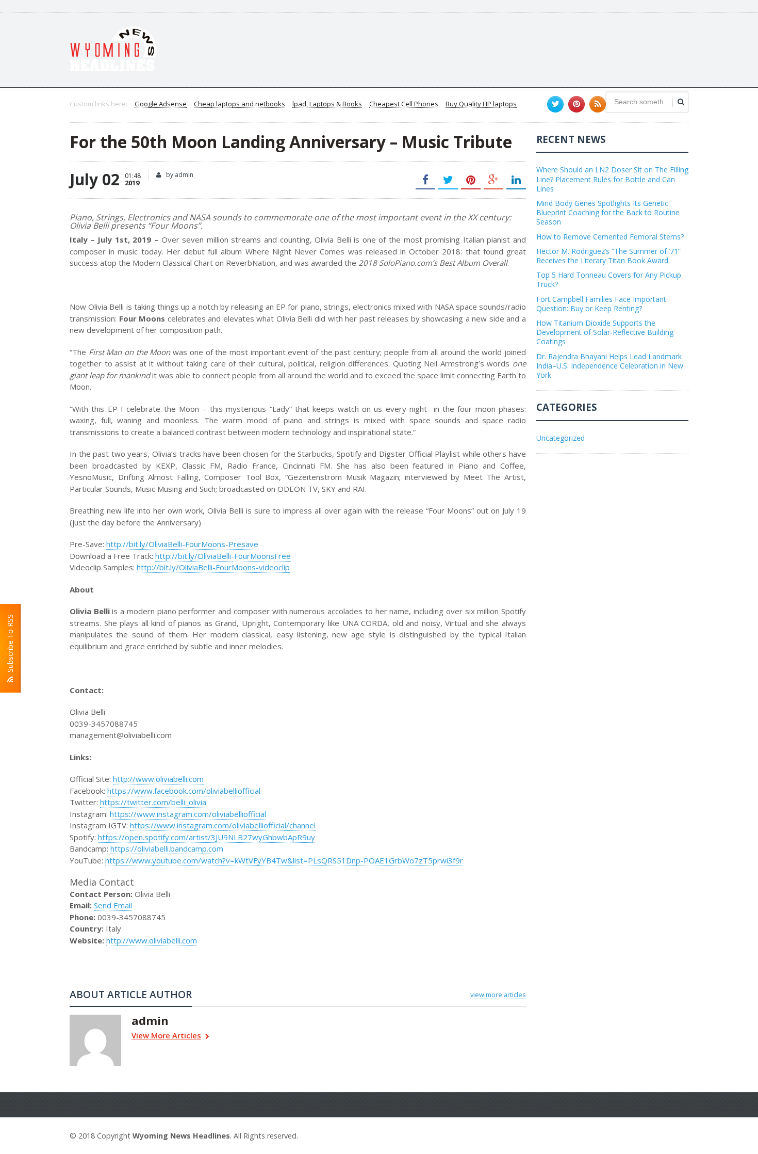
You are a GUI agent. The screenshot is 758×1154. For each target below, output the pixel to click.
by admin (178, 174)
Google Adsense (161, 104)
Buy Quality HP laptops (481, 104)
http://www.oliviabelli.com (158, 779)
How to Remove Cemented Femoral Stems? (610, 237)
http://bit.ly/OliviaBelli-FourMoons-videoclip (213, 567)
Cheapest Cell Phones (403, 104)
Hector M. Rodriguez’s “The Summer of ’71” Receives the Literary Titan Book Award (608, 255)
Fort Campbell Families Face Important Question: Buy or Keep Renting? (601, 303)
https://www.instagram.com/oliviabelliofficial (188, 814)
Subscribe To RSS (10, 645)
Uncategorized (560, 438)
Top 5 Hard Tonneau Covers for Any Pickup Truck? (608, 279)
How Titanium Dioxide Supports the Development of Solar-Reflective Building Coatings (604, 332)
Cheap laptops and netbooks (239, 104)
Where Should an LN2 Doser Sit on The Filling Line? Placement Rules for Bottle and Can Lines (612, 179)
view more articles (498, 994)
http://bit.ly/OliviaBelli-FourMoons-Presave (182, 544)
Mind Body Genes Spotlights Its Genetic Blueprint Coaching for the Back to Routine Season (608, 212)
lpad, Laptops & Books (327, 104)
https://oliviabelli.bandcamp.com (166, 848)
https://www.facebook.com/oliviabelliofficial (183, 791)
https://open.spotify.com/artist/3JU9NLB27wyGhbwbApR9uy (206, 837)
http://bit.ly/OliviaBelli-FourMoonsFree (223, 556)
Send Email (113, 905)
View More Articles (166, 1036)
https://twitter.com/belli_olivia (153, 802)
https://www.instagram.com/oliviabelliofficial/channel (223, 825)
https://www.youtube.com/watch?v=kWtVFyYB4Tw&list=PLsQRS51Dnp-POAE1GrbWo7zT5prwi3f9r (284, 860)
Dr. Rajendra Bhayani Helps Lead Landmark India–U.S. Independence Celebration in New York (609, 365)
